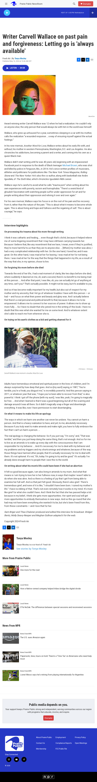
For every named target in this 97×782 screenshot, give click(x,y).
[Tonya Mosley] (8, 542)
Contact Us (40, 743)
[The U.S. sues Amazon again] (11, 638)
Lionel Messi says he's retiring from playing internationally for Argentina (51, 674)
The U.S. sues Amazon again (32, 637)
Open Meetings (81, 743)
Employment (61, 737)
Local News (24, 566)
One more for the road (30, 570)
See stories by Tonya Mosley (31, 548)
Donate (87, 4)
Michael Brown (70, 165)
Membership (41, 749)
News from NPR (25, 634)
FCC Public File (61, 749)
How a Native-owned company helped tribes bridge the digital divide (50, 588)
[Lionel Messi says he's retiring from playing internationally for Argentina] (11, 675)
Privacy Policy (80, 737)
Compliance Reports (64, 743)
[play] (7, 12)
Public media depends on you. (48, 705)
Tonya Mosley (20, 58)
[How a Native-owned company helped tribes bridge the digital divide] (11, 589)
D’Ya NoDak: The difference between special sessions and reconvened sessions (56, 607)
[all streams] (93, 13)
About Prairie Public (44, 737)
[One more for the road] (11, 570)
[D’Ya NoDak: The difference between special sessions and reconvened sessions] (11, 608)
